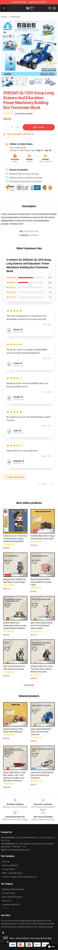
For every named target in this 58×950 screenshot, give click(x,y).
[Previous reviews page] (39, 484)
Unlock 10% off (5, 938)
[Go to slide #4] (49, 82)
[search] (50, 8)
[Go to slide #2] (21, 82)
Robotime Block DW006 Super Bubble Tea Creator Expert (41, 582)
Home (4, 16)
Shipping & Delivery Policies (13, 889)
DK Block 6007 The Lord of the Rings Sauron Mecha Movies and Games (42, 669)
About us (5, 861)
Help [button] (53, 947)
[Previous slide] (5, 48)
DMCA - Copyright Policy (12, 873)
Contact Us (6, 901)
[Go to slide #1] (7, 82)
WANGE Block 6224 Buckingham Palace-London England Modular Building (15, 625)
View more (29, 685)
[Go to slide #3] (35, 82)
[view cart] (54, 8)
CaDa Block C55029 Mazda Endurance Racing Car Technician (42, 775)
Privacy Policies (8, 869)
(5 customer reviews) (24, 113)
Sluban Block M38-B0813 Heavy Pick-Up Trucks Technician (41, 732)
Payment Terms (8, 893)
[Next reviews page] (52, 484)
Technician (15, 16)
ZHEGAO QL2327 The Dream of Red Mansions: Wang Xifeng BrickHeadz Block (15, 538)
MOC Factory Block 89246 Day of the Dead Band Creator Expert (41, 625)
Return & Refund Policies (12, 897)
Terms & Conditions (10, 865)
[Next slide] (53, 48)
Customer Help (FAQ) (11, 904)
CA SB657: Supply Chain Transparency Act (19, 877)
